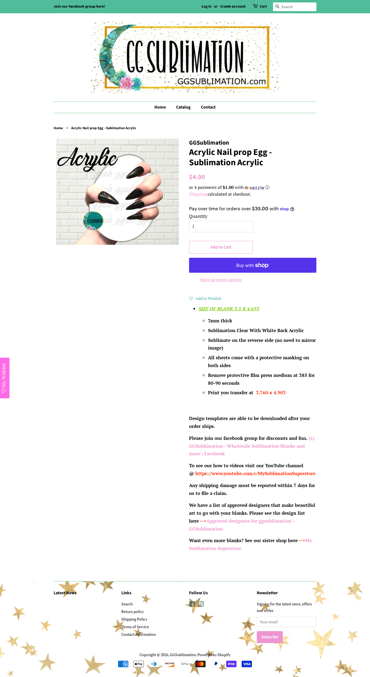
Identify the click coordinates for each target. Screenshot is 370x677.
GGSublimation (183, 654)
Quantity (198, 216)
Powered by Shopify (214, 654)
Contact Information (138, 634)
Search (127, 603)
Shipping (197, 194)
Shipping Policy (134, 619)
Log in (207, 6)
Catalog (183, 107)
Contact (208, 107)
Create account (232, 6)
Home (160, 107)
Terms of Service (135, 626)
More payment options (221, 279)
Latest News (65, 593)
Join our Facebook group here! (79, 6)
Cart (263, 6)
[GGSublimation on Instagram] (201, 605)
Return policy (132, 611)
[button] (252, 187)
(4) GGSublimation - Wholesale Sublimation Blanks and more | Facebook (251, 446)
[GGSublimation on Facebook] (192, 605)
